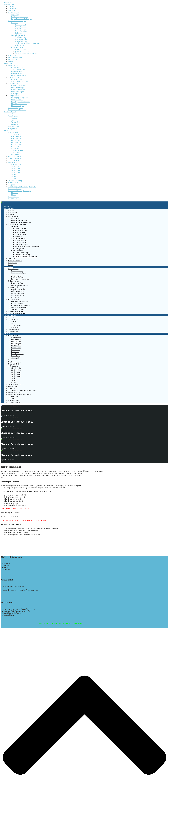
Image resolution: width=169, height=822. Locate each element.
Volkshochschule (20, 37)
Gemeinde (11, 7)
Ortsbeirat (11, 11)
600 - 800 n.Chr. (16, 164)
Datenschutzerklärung (53, 623)
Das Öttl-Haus (16, 136)
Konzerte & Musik (13, 160)
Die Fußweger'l (16, 140)
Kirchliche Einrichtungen (23, 51)
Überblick (14, 193)
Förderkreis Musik (17, 67)
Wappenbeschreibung (15, 189)
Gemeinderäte (12, 9)
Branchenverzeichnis (15, 57)
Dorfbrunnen (15, 146)
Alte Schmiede (16, 134)
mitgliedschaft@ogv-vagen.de (12, 617)
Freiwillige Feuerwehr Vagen (20, 102)
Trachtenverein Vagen (18, 69)
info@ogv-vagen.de (8, 592)
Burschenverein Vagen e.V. (20, 75)
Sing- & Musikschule (21, 39)
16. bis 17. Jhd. (16, 173)
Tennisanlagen (16, 122)
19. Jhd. (13, 177)
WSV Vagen (15, 94)
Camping (14, 118)
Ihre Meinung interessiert (19, 17)
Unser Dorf (8, 130)
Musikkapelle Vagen (17, 73)
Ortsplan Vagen (13, 128)
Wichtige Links (12, 59)
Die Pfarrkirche (16, 142)
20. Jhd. (13, 179)
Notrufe (10, 61)
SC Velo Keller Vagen (18, 90)
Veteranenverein (16, 71)
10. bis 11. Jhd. (16, 166)
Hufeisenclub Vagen (17, 88)
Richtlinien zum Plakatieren (17, 110)
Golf (12, 120)
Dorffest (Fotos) (13, 183)
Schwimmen (15, 124)
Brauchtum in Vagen (14, 156)
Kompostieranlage (21, 31)
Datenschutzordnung (70, 623)
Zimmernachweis (13, 126)
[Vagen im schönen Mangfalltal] (3, 202)
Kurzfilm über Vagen (14, 158)
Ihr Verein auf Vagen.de (15, 108)
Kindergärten (19, 45)
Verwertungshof (20, 25)
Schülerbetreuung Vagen (19, 82)
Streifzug (14, 195)
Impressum (41, 623)
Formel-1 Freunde (17, 100)
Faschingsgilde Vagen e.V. (19, 98)
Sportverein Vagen (17, 92)
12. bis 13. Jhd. (16, 169)
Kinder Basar (12, 55)
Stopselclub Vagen (17, 106)
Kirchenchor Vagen (17, 79)
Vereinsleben (8, 63)
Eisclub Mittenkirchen (18, 86)
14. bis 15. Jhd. (16, 171)
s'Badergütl (15, 154)
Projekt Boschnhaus (14, 199)
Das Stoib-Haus (16, 138)
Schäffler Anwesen (17, 150)
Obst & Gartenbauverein (19, 104)
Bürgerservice (9, 5)
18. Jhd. (13, 175)
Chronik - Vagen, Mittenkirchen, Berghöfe (22, 187)
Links (80, 623)
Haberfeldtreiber (13, 197)
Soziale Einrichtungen (22, 49)
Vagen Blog (15, 15)
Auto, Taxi (11, 114)
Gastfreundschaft (10, 112)
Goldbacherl (15, 148)
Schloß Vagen (15, 152)
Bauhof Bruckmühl (21, 29)
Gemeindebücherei (21, 27)
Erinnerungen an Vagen (15, 181)
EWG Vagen (18, 33)
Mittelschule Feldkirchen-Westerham (27, 43)
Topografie (11, 185)
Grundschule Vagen (21, 41)
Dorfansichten (16, 144)
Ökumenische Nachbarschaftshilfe (26, 53)
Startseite (7, 3)
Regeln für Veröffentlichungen (21, 19)
